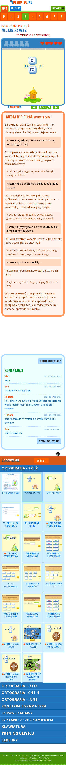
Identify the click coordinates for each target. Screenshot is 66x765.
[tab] (4, 8)
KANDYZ (40, 760)
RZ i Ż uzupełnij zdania (32, 525)
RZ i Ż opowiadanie (10, 493)
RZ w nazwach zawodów (32, 585)
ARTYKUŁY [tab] (15, 8)
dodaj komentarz (50, 361)
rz (32, 69)
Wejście (41, 461)
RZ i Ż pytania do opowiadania (10, 525)
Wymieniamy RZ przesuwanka (53, 555)
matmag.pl (44, 758)
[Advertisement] (21, 335)
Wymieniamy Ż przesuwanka (53, 615)
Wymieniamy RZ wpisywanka (32, 555)
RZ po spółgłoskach (11, 585)
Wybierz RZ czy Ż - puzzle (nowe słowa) (33, 676)
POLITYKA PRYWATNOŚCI (31, 756)
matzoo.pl (33, 758)
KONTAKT (5, 756)
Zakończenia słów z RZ (53, 585)
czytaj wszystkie (49, 441)
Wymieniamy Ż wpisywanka (32, 615)
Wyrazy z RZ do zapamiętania (11, 615)
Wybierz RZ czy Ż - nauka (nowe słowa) (11, 676)
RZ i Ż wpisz (11, 555)
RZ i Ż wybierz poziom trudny (54, 525)
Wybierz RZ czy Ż (32, 493)
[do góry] (58, 454)
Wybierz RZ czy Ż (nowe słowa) (54, 645)
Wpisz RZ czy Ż (54, 493)
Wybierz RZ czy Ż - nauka (11, 645)
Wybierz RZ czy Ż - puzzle (33, 645)
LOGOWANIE (57, 8)
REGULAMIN (15, 756)
